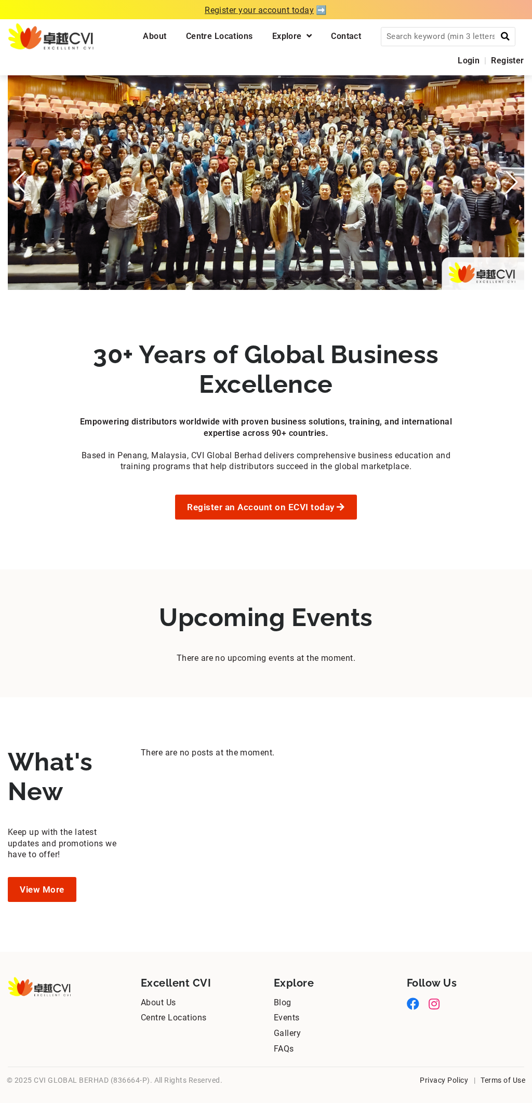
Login (469, 60)
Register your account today (259, 10)
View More (42, 889)
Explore (289, 36)
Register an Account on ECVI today (262, 507)
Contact (346, 36)
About (154, 36)
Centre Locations (219, 36)
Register (507, 60)
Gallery (287, 1033)
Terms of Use (503, 1080)
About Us (158, 1002)
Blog (282, 1002)
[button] (20, 182)
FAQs (284, 1049)
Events (287, 1017)
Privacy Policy (444, 1080)
